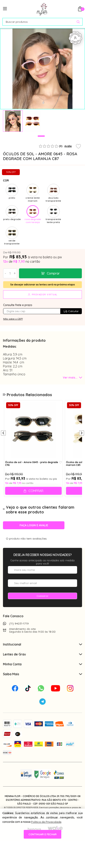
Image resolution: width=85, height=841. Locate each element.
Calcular (73, 311)
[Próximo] (81, 433)
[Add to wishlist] (78, 147)
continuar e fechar (42, 834)
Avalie (68, 146)
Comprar (53, 273)
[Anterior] (3, 433)
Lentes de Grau (14, 654)
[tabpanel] (13, 121)
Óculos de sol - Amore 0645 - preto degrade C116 (31, 463)
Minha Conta (12, 664)
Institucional (12, 644)
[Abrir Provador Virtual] (75, 38)
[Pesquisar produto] (78, 21)
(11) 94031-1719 (19, 623)
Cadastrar (42, 595)
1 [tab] (41, 136)
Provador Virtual (45, 294)
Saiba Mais (11, 674)
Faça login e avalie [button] (34, 525)
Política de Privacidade (46, 822)
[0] (80, 10)
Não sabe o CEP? (13, 318)
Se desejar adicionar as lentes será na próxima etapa (42, 284)
